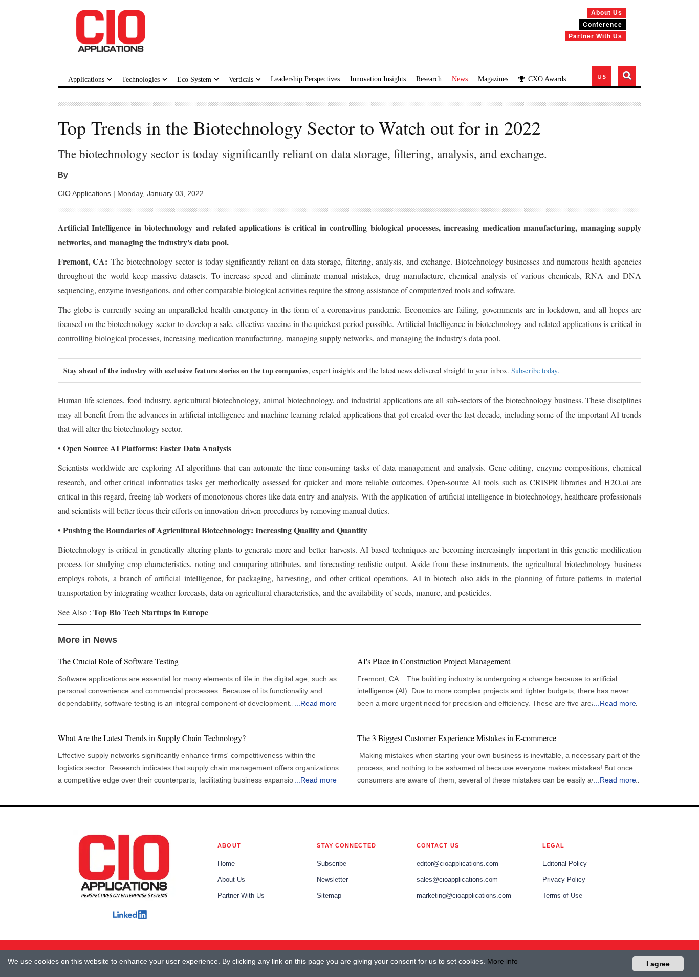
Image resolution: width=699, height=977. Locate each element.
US (601, 76)
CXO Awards (546, 79)
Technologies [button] (141, 79)
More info (502, 961)
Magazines (493, 79)
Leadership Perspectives (305, 79)
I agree (658, 964)
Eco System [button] (194, 79)
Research (429, 79)
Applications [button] (86, 79)
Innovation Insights (378, 79)
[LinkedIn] (129, 914)
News (460, 79)
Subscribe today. (535, 370)
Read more (318, 703)
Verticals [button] (241, 79)
